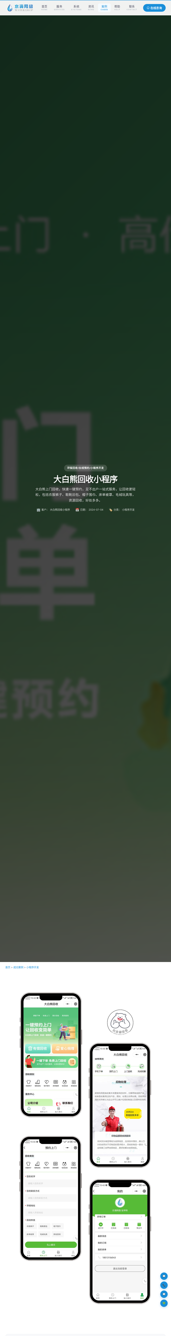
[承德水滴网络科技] (20, 8)
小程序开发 (32, 967)
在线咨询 (156, 8)
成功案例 (18, 967)
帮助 (117, 8)
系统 (76, 8)
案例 (104, 8)
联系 (132, 8)
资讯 (91, 8)
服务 (59, 8)
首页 (44, 8)
